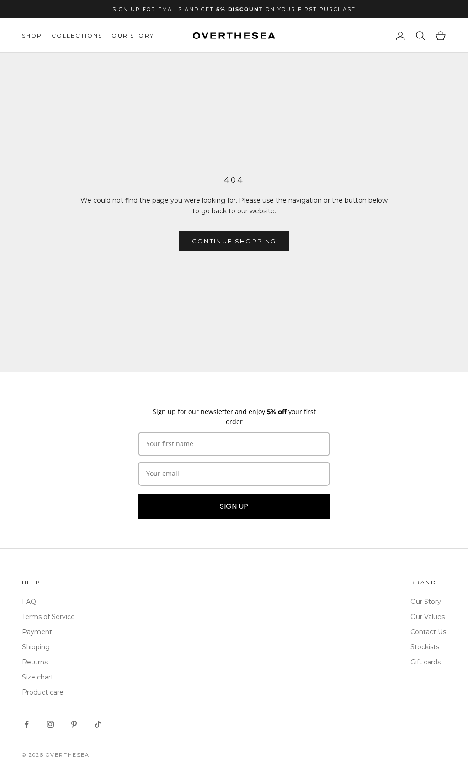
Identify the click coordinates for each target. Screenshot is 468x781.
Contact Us (428, 632)
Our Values (427, 617)
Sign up (126, 9)
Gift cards (425, 662)
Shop (32, 35)
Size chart (37, 677)
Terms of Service (48, 617)
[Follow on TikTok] (97, 724)
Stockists (424, 647)
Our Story (133, 35)
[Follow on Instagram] (50, 724)
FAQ (29, 602)
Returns (35, 662)
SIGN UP (234, 506)
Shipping (36, 647)
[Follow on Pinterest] (74, 724)
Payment (37, 632)
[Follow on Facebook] (26, 724)
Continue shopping (234, 241)
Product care (43, 692)
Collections (77, 35)
